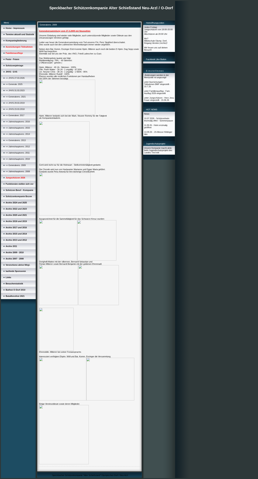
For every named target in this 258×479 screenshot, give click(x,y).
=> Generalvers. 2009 (16, 165)
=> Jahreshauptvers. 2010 (18, 159)
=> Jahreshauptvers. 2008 (18, 171)
